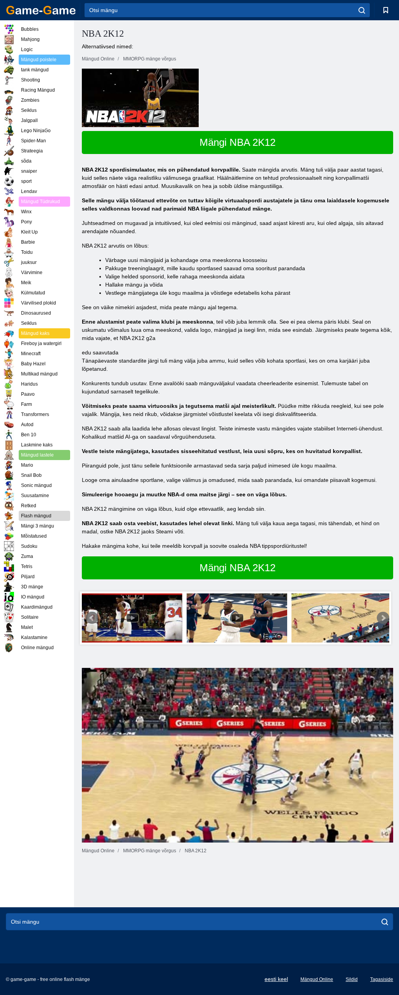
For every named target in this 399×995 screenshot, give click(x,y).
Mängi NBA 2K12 (237, 142)
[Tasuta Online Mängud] (41, 10)
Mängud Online (316, 979)
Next (383, 618)
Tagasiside (381, 979)
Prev (92, 618)
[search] (361, 10)
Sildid (352, 979)
